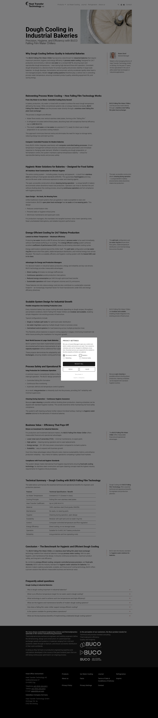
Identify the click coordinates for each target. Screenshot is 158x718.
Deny (71, 369)
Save (87, 369)
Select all (79, 364)
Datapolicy (81, 377)
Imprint (75, 377)
